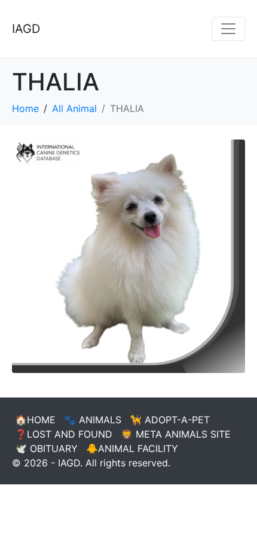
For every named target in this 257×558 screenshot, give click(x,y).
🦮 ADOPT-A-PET (170, 420)
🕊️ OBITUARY (46, 448)
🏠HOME (35, 420)
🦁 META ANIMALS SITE (176, 434)
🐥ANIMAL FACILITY (132, 448)
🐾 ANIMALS (92, 420)
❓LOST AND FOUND (63, 434)
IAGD (26, 29)
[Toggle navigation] (228, 29)
